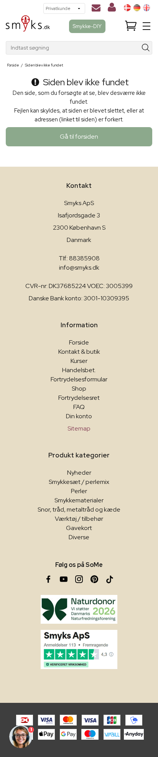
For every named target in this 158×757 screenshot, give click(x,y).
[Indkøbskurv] (131, 26)
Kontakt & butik (79, 352)
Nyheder (79, 473)
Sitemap (79, 428)
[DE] (137, 8)
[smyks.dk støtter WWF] (79, 609)
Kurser (79, 361)
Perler (79, 491)
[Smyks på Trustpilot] (79, 649)
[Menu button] (146, 26)
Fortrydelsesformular (79, 379)
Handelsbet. (79, 370)
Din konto (79, 416)
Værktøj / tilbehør (79, 519)
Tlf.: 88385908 (79, 258)
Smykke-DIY (87, 26)
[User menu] (112, 9)
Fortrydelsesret (79, 398)
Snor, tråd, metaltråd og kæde (79, 509)
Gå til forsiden (79, 137)
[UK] (146, 8)
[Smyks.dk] (28, 26)
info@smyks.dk (79, 267)
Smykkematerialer (79, 500)
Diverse (79, 537)
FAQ (79, 407)
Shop (79, 388)
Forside (79, 342)
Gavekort (79, 528)
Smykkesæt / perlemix (79, 482)
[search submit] (146, 48)
